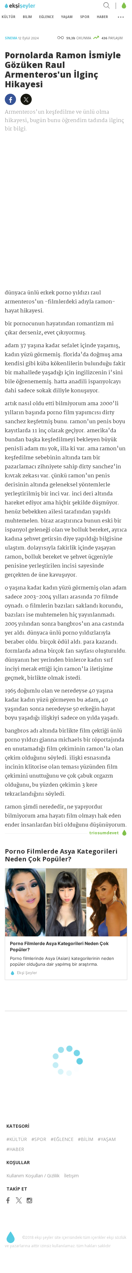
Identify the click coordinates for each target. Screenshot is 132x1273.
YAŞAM (66, 16)
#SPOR (38, 1139)
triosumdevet (104, 833)
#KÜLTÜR (16, 1139)
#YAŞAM (107, 1139)
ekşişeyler (33, 6)
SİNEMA (11, 38)
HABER (102, 16)
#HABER (15, 1149)
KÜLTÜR (8, 16)
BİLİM (27, 16)
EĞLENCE (46, 16)
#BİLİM (85, 1139)
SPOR (84, 16)
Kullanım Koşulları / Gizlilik (33, 1175)
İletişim (71, 1175)
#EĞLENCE (62, 1139)
